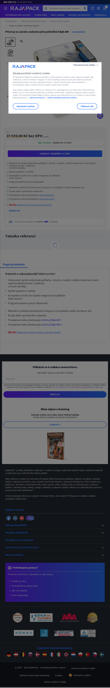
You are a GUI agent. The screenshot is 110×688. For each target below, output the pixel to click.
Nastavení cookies (26, 106)
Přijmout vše (87, 106)
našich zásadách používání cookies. (62, 97)
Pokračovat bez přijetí (84, 65)
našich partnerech (37, 97)
